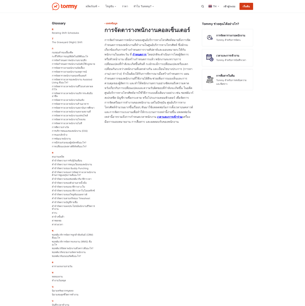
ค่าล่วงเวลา (57, 224)
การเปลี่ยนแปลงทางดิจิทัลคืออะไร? (69, 146)
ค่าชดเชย (56, 220)
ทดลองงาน (57, 276)
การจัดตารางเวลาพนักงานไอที (67, 123)
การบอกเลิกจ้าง (59, 134)
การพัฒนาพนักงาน (61, 138)
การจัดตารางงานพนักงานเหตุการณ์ (69, 71)
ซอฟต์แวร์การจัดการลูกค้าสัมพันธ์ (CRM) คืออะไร (72, 236)
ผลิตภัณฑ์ (91, 6)
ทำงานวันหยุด (59, 280)
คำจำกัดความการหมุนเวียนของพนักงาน (72, 164)
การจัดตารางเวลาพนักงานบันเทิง (68, 100)
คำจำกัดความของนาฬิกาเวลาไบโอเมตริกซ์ (73, 190)
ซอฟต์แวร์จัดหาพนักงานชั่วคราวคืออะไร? (72, 248)
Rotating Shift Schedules (65, 32)
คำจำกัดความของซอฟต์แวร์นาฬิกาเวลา (71, 178)
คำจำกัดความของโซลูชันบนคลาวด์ (69, 194)
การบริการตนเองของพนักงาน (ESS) (70, 130)
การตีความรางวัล (60, 127)
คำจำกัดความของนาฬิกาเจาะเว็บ (68, 186)
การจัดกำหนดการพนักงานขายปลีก (69, 60)
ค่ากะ (54, 212)
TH (214, 6)
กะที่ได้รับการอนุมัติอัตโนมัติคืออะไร (70, 56)
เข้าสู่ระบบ (229, 6)
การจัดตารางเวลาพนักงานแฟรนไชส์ (70, 115)
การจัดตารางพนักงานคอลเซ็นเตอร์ (69, 75)
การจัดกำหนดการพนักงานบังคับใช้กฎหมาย (73, 64)
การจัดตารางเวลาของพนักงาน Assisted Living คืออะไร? (72, 81)
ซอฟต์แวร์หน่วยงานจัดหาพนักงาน (69, 252)
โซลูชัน (109, 6)
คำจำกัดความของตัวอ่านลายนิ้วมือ (69, 182)
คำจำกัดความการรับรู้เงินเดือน (67, 160)
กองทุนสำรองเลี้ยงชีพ (62, 52)
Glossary (59, 23)
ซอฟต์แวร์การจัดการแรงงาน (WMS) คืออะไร (72, 243)
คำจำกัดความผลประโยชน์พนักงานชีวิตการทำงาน (73, 207)
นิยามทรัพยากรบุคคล (62, 290)
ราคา (125, 6)
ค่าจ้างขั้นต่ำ (58, 216)
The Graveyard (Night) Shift (67, 42)
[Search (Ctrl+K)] (202, 6)
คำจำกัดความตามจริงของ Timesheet (71, 198)
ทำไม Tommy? (142, 6)
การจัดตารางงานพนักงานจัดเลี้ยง (68, 67)
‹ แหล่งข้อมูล (110, 23)
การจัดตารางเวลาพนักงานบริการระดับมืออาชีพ (72, 95)
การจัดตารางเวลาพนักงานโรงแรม (69, 119)
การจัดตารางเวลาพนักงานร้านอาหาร (70, 103)
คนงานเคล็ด (58, 156)
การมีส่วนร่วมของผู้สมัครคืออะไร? (69, 142)
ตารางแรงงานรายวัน (62, 266)
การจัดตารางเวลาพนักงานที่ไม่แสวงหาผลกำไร (72, 88)
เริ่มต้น (246, 6)
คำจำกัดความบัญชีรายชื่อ (65, 202)
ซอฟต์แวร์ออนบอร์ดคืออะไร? (66, 256)
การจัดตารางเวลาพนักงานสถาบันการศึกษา (73, 107)
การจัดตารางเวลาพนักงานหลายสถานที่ (71, 111)
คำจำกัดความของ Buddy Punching (70, 168)
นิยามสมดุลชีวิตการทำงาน (65, 294)
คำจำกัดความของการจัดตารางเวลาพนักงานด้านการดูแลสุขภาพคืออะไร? (74, 174)
